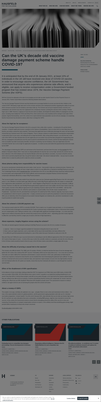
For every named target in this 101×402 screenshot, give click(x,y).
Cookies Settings (71, 398)
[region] (50, 398)
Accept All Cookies (83, 398)
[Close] (98, 398)
